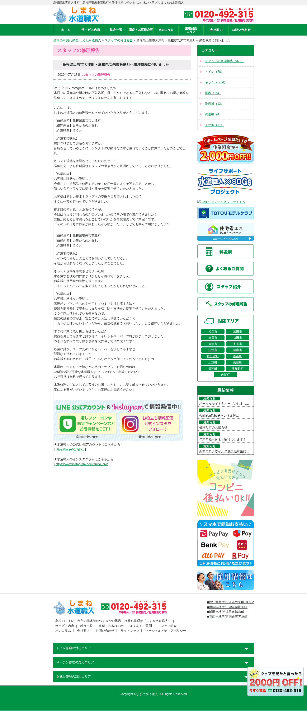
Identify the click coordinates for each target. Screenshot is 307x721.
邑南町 (212, 368)
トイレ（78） (214, 71)
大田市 (212, 344)
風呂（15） (213, 93)
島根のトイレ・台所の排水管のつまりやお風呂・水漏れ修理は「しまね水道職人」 (113, 621)
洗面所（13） (214, 103)
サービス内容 (64, 626)
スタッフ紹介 (167, 626)
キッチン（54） (216, 82)
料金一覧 (86, 626)
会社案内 (83, 630)
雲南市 (237, 350)
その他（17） (214, 125)
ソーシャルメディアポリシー (165, 630)
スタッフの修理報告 (119, 40)
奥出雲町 (213, 356)
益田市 (237, 337)
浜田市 (237, 331)
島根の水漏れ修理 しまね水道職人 (77, 40)
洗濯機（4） (213, 114)
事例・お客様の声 (111, 626)
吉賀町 (225, 374)
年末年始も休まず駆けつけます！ (222, 439)
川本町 (212, 362)
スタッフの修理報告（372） (224, 61)
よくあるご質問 (141, 626)
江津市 (212, 350)
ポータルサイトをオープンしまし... (224, 403)
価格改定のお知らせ (213, 427)
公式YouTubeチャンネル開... (219, 415)
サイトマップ (130, 630)
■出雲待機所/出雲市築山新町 (227, 607)
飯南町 (237, 356)
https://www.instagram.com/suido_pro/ (82, 464)
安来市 (237, 344)
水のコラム (63, 630)
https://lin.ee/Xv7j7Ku (70, 449)
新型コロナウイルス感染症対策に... (224, 451)
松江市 (212, 331)
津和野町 (238, 368)
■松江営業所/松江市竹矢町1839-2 (230, 602)
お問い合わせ (105, 630)
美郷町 (237, 362)
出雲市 (212, 337)
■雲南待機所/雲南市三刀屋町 (227, 616)
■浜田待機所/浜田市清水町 (225, 612)
